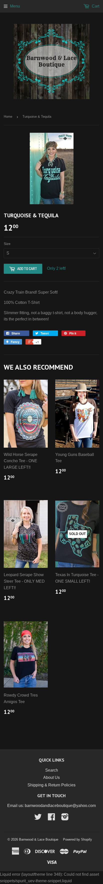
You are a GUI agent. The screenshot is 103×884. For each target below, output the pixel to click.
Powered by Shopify (77, 839)
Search (51, 770)
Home (8, 116)
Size (7, 244)
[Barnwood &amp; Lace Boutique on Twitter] (38, 818)
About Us (51, 777)
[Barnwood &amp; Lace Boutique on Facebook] (51, 818)
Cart (95, 6)
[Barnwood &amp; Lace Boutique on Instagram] (65, 818)
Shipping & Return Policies (52, 785)
